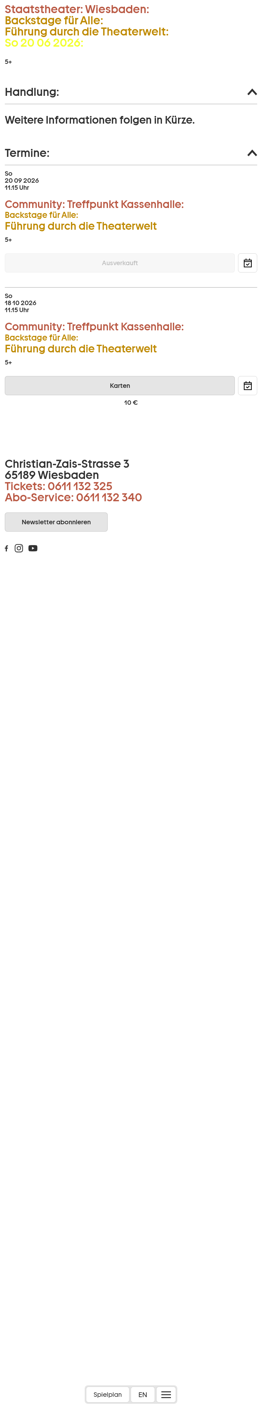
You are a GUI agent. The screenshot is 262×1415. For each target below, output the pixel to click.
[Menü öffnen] (166, 1395)
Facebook (6, 548)
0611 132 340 (109, 497)
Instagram (18, 548)
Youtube (32, 548)
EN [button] (142, 1394)
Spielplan (108, 1394)
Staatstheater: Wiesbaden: (77, 9)
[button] (131, 92)
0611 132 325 (80, 486)
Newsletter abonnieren (56, 522)
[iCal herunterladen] (247, 263)
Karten (120, 385)
